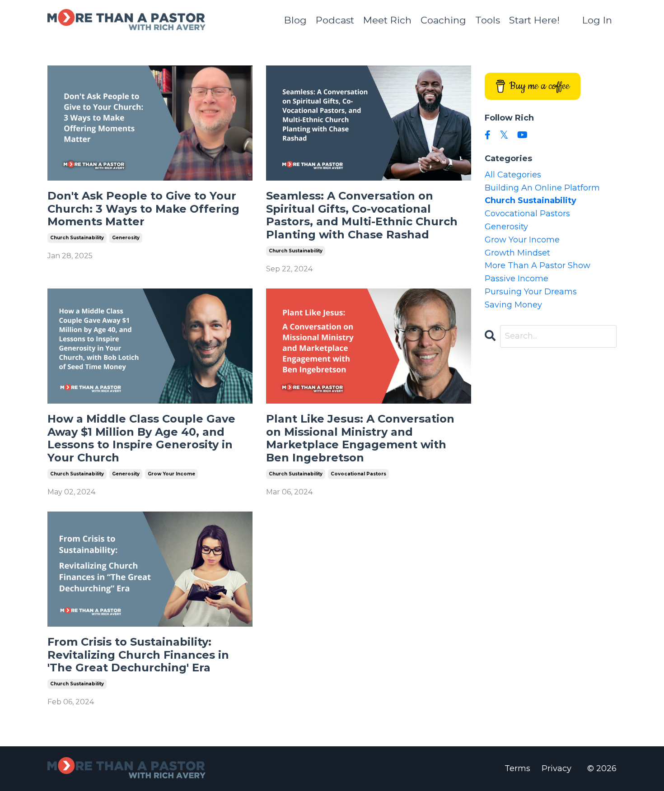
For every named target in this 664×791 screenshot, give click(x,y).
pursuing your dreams (531, 292)
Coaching (443, 20)
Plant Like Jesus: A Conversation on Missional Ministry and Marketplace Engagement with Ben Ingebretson (360, 438)
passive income (516, 279)
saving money (513, 305)
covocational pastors (358, 474)
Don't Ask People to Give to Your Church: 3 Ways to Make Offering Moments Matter (143, 209)
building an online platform (542, 188)
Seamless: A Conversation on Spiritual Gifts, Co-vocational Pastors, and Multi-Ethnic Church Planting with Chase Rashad (362, 215)
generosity (126, 238)
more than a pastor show (537, 265)
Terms (517, 768)
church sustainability (77, 238)
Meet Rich (387, 20)
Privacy (556, 768)
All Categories (513, 175)
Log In (597, 20)
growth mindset (517, 253)
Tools (487, 20)
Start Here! (534, 20)
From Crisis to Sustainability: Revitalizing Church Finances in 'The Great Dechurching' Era (138, 655)
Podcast (335, 20)
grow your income (171, 474)
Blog (295, 20)
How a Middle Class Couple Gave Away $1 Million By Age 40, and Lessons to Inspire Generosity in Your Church (141, 438)
